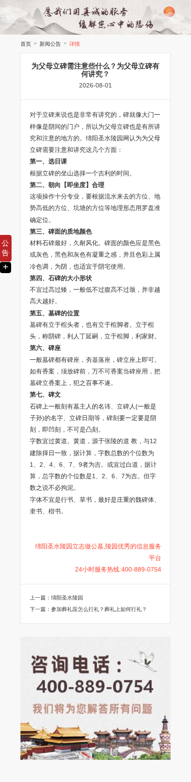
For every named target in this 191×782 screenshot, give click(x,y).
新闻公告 (50, 44)
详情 (74, 44)
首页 (25, 44)
